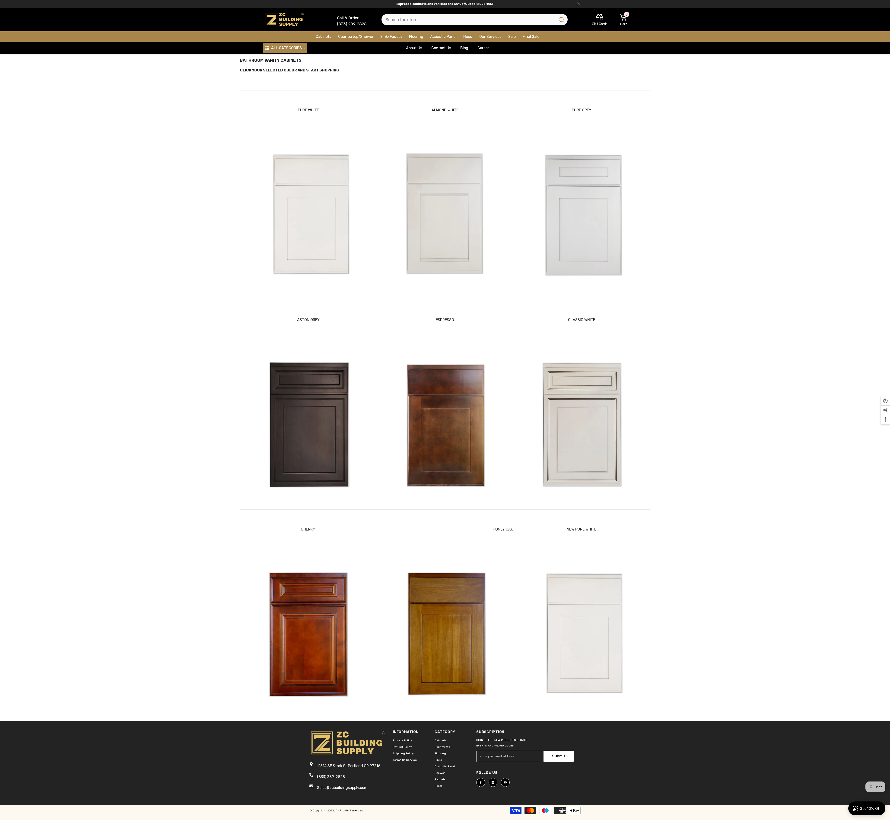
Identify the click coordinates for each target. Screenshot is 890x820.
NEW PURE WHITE (581, 529)
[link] (599, 19)
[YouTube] (505, 782)
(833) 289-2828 (352, 24)
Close (579, 4)
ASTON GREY (308, 320)
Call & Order (348, 18)
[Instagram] (493, 782)
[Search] (474, 19)
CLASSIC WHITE (581, 320)
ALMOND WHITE (445, 110)
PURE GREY (581, 110)
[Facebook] (480, 782)
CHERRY (308, 529)
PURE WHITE (308, 110)
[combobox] (468, 19)
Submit (558, 756)
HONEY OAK (503, 529)
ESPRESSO (445, 320)
